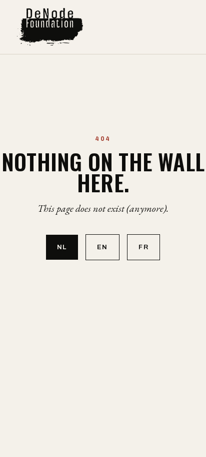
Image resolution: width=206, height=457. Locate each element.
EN (102, 247)
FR (143, 247)
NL (62, 247)
